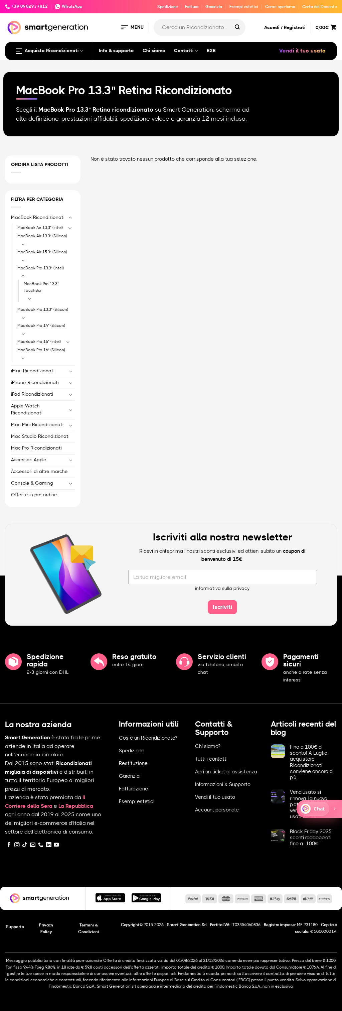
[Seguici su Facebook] (9, 845)
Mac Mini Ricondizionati (37, 424)
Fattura (191, 7)
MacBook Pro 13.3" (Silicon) (42, 309)
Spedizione (167, 7)
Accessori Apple (28, 460)
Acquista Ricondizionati (52, 50)
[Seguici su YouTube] (56, 845)
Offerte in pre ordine (34, 494)
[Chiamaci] (40, 845)
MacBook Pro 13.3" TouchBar (41, 287)
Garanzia (213, 7)
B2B (211, 50)
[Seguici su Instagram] (17, 845)
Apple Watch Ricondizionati (26, 409)
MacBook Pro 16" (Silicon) (41, 350)
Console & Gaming (32, 483)
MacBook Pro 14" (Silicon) (41, 326)
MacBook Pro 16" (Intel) (39, 341)
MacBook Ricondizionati (37, 217)
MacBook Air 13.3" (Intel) (40, 227)
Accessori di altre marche (39, 471)
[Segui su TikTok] (24, 845)
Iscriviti (222, 607)
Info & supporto (116, 50)
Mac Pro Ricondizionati (36, 448)
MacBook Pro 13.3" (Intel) (40, 268)
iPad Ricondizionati (32, 394)
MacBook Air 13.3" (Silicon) (42, 236)
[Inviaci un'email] (32, 845)
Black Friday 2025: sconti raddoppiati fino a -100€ (311, 837)
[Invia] (237, 27)
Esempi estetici (243, 7)
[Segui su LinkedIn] (48, 845)
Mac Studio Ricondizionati (40, 436)
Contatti (184, 50)
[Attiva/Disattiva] (70, 217)
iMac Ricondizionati (32, 370)
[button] (132, 27)
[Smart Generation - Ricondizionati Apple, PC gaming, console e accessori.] (47, 27)
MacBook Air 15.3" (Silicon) (42, 252)
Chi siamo (154, 50)
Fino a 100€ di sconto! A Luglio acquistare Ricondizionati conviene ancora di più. (312, 762)
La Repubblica (75, 806)
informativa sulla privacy (222, 588)
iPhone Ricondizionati (35, 382)
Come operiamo (280, 7)
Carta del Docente (319, 7)
